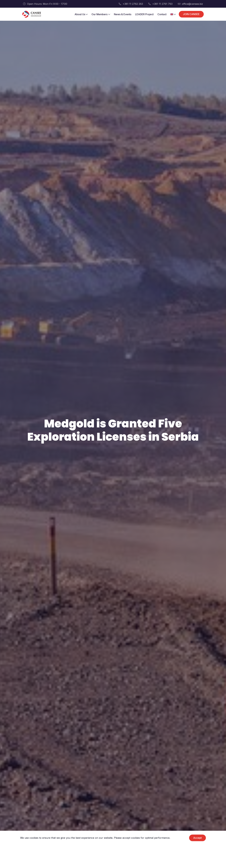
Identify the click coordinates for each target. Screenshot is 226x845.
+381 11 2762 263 (133, 3)
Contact (162, 14)
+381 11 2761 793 (162, 3)
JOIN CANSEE (191, 14)
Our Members (99, 14)
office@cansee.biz (192, 3)
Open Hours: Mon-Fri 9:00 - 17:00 (47, 3)
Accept (197, 837)
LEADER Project (144, 14)
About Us (80, 14)
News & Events (122, 14)
